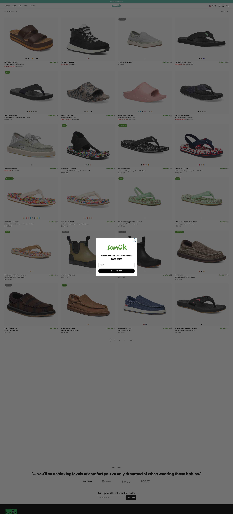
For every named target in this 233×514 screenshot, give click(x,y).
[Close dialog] (134, 240)
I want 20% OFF (116, 271)
